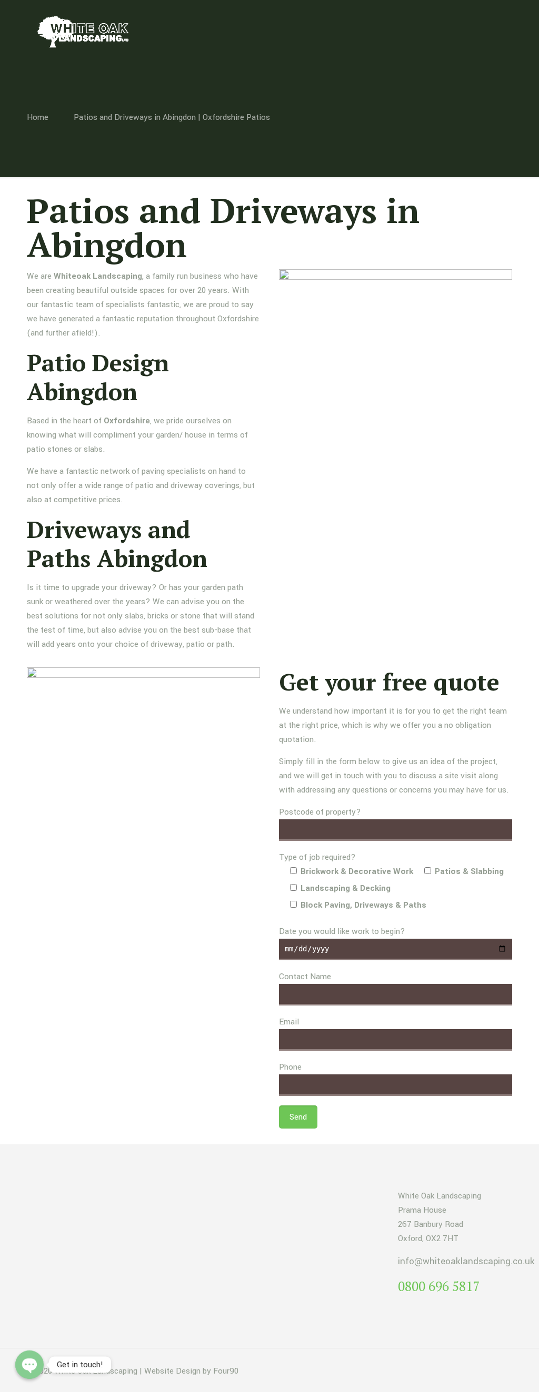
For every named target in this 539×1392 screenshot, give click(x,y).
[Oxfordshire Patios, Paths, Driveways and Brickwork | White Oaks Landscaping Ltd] (86, 31)
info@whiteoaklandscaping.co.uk (466, 1261)
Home (37, 117)
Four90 (225, 1371)
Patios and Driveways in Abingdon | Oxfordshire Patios (172, 117)
